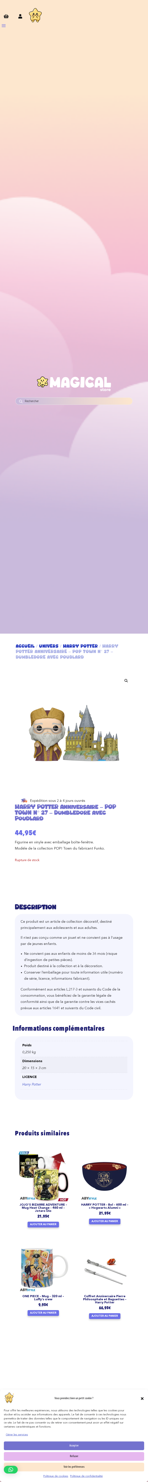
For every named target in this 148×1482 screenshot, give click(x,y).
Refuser (74, 1456)
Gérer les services (17, 1434)
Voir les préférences (74, 1467)
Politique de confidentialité (86, 1476)
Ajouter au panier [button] (43, 1224)
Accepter (74, 1445)
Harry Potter (80, 646)
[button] (142, 1399)
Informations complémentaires (58, 1029)
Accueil (25, 646)
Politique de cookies (55, 1476)
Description (35, 906)
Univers (49, 646)
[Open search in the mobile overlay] (74, 401)
